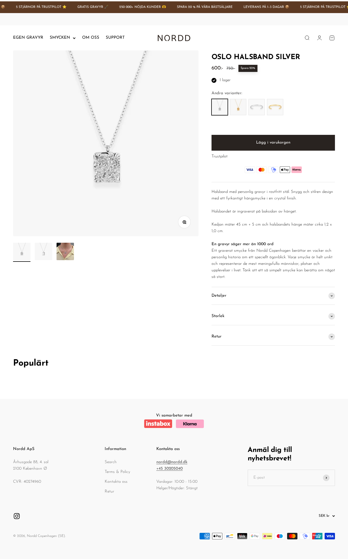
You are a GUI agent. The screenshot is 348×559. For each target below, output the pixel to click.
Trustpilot (220, 156)
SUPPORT (115, 38)
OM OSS (90, 38)
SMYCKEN (60, 38)
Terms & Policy (117, 472)
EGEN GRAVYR (28, 38)
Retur (109, 492)
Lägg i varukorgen (273, 143)
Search (111, 462)
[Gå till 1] (21, 252)
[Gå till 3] (65, 252)
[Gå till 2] (43, 252)
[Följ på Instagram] (16, 516)
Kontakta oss (116, 482)
